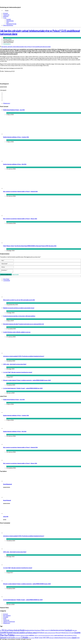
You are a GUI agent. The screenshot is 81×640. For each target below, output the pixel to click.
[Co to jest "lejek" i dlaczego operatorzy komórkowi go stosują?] (7, 564)
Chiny (43, 630)
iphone (42, 632)
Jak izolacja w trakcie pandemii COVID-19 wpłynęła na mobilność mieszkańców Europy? (23, 356)
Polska (11, 635)
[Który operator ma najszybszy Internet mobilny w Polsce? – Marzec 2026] (16, 215)
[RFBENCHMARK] (11, 3)
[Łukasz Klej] (7, 513)
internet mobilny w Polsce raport (25, 632)
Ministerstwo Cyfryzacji (67, 632)
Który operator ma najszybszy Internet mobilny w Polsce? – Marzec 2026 (20, 218)
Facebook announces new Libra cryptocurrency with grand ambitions (19, 316)
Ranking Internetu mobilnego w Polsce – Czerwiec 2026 (16, 137)
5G (3, 630)
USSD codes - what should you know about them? (14, 364)
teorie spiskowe (31, 637)
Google (3, 632)
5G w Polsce (9, 630)
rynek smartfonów (59, 635)
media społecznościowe (49, 632)
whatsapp (51, 637)
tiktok (36, 637)
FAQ (7, 22)
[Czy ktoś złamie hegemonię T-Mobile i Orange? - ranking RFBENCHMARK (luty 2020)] (7, 596)
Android (17, 630)
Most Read (6, 279)
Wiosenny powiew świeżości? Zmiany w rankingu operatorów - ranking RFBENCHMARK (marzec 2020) (27, 380)
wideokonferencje (59, 637)
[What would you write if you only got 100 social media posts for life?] (23, 297)
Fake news (74, 630)
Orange (77, 632)
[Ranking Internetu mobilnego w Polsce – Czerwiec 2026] (16, 134)
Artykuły (5, 13)
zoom (78, 637)
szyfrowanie (18, 637)
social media (10, 637)
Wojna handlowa (68, 637)
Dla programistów (8, 25)
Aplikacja (5, 16)
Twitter (41, 637)
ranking (31, 635)
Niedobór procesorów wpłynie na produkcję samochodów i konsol (18, 308)
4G (0, 630)
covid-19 (47, 630)
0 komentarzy (7, 44)
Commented (6, 280)
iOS (39, 632)
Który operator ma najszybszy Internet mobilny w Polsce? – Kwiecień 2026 (20, 191)
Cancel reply (15, 274)
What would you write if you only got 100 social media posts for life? (19, 300)
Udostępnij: (3, 90)
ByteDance (37, 630)
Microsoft (58, 632)
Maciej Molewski (7, 500)
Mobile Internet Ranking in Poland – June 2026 (14, 109)
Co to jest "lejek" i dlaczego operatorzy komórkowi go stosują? (17, 372)
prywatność (17, 635)
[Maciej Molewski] (7, 497)
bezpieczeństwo (29, 630)
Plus (6, 635)
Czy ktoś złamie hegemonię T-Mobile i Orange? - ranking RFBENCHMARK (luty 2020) (23, 388)
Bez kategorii (7, 615)
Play (2, 635)
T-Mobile (24, 637)
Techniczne (6, 14)
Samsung (3, 637)
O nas (4, 17)
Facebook (68, 630)
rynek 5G (36, 635)
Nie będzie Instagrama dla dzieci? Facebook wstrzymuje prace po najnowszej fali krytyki (23, 324)
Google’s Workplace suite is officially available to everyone (16, 332)
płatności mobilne (24, 635)
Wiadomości (8, 38)
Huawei (9, 632)
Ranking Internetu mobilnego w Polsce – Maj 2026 (14, 164)
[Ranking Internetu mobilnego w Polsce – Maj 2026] (16, 161)
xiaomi (74, 637)
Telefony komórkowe (9, 621)
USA (47, 637)
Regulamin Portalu (11, 23)
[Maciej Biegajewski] (7, 481)
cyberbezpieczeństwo (57, 630)
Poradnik (5, 617)
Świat (13, 319)
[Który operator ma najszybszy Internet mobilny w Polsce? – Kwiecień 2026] (16, 188)
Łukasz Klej (5, 516)
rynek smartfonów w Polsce (70, 635)
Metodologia (10, 20)
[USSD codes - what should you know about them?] (7, 548)
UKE (44, 637)
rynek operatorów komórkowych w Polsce (46, 635)
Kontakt (8, 19)
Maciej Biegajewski (7, 484)
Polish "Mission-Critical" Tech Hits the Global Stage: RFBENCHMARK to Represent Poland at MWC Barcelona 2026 (29, 245)
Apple (22, 630)
